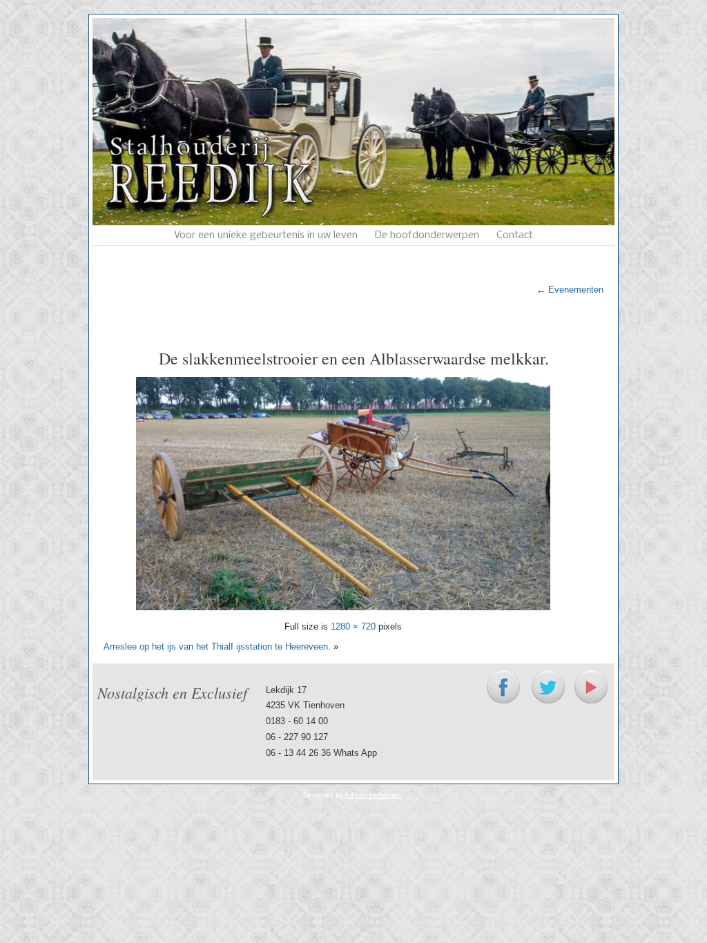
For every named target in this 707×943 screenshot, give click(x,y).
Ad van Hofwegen (373, 795)
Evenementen (569, 289)
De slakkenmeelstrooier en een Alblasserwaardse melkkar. (354, 358)
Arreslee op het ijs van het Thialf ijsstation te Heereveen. (217, 646)
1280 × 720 (353, 626)
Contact (514, 235)
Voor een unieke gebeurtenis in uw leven (266, 235)
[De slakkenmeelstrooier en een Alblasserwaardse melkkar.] (343, 607)
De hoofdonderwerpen (427, 235)
